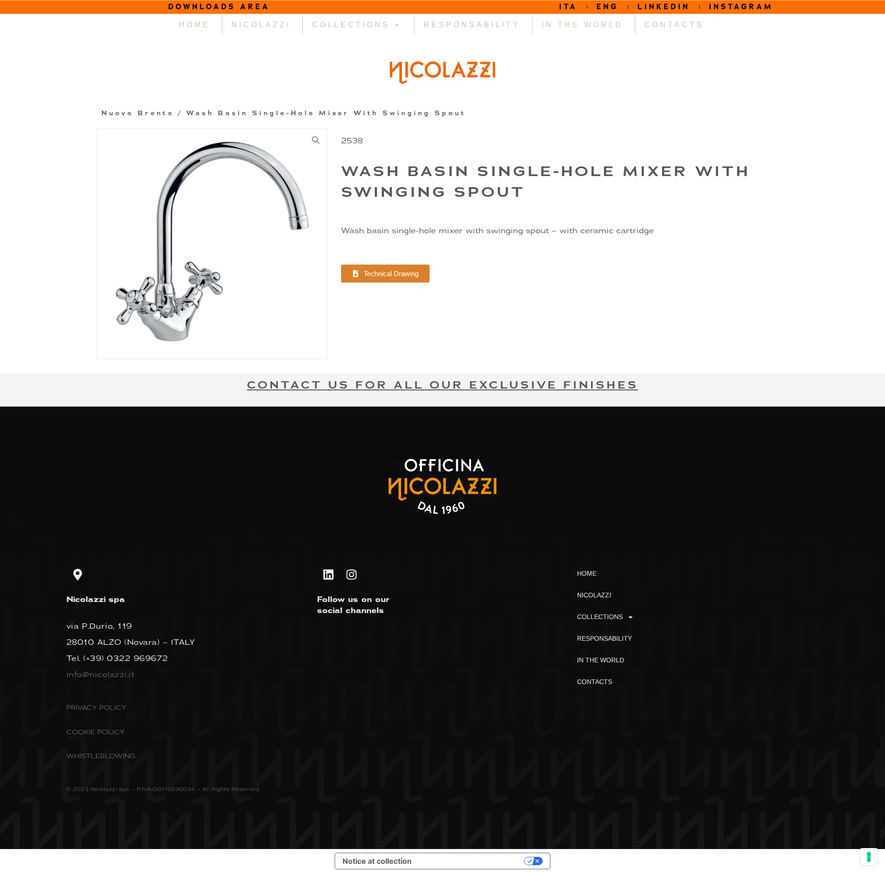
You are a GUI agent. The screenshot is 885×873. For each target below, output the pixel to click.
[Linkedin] (328, 574)
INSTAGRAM (741, 7)
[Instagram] (351, 574)
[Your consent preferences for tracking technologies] (869, 857)
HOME (194, 25)
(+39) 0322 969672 (125, 658)
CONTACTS (674, 25)
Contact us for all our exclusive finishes (442, 385)
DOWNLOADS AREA (219, 7)
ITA (568, 7)
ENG (607, 7)
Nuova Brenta (137, 113)
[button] (316, 140)
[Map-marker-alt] (77, 574)
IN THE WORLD (582, 25)
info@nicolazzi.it (100, 674)
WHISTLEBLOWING (101, 756)
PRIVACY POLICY (96, 707)
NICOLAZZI (261, 25)
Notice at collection (377, 861)
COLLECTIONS (351, 25)
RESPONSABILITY (472, 25)
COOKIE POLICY (95, 732)
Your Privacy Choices (472, 861)
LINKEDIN (663, 7)
